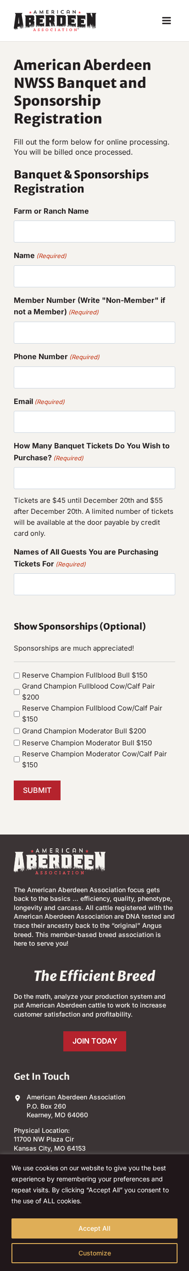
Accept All (94, 1228)
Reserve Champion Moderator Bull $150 (87, 742)
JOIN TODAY (94, 1040)
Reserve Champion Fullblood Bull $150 (84, 675)
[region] (94, 1212)
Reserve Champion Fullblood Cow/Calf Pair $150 (92, 713)
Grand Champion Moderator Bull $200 (84, 731)
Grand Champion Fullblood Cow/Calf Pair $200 (88, 691)
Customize (94, 1253)
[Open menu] (166, 20)
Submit (37, 790)
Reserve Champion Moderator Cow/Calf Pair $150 (94, 759)
